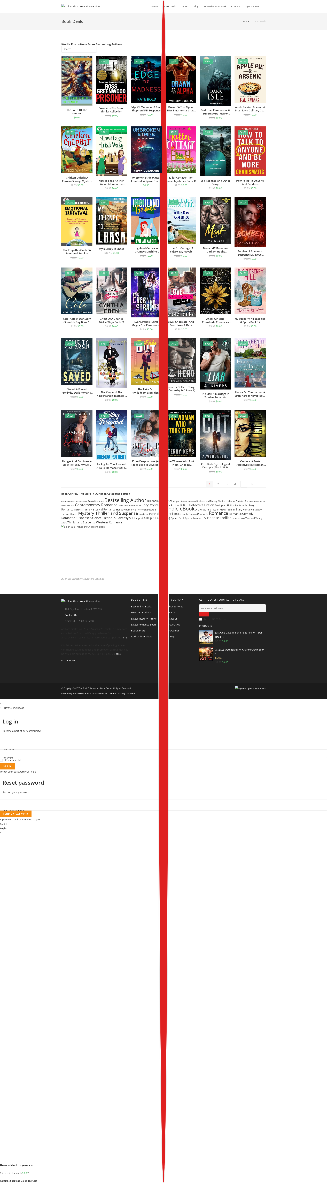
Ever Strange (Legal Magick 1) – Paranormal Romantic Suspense (146, 323)
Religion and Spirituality (197, 514)
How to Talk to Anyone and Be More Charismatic (250, 182)
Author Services (174, 606)
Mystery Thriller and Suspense (108, 513)
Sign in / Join (252, 6)
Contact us (171, 618)
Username (8, 749)
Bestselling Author (125, 500)
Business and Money (206, 501)
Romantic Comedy (241, 514)
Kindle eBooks (180, 508)
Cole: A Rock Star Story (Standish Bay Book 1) (77, 320)
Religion (181, 514)
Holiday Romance (126, 509)
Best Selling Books (141, 606)
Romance (218, 513)
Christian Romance (245, 501)
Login (7, 766)
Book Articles (172, 624)
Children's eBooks (226, 501)
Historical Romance (102, 509)
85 (252, 484)
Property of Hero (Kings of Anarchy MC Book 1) (180, 388)
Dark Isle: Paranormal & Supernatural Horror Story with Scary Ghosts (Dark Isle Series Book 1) (215, 111)
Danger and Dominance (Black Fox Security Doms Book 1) (77, 463)
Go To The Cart (29, 1181)
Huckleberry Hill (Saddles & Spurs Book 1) (250, 320)
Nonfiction (143, 514)
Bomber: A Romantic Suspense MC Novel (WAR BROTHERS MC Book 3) (250, 252)
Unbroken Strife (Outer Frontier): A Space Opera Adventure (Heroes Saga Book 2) (146, 179)
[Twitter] (62, 667)
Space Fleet (177, 518)
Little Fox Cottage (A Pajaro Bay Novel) (180, 249)
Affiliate (131, 693)
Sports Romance (194, 518)
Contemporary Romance (96, 504)
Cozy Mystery (152, 505)
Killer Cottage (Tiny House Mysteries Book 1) (181, 179)
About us (170, 612)
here (124, 637)
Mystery (73, 514)
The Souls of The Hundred (77, 111)
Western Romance (109, 522)
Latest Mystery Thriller (144, 618)
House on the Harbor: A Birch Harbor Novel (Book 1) (250, 394)
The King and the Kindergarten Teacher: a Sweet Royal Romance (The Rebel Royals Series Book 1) (111, 394)
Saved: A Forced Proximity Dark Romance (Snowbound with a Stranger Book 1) (77, 390)
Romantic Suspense (75, 518)
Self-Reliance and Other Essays (215, 182)
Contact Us (71, 615)
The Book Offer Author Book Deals (95, 688)
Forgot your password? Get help (18, 771)
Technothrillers (238, 518)
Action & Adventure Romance (74, 501)
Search (92, 48)
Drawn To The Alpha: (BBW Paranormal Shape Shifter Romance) (181, 108)
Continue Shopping (10, 1181)
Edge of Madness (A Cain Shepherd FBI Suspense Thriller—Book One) (146, 108)
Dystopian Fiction (225, 505)
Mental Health (226, 510)
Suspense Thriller (217, 517)
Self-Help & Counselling (155, 518)
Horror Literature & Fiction (150, 509)
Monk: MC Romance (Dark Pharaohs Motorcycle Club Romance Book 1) (215, 249)
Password (8, 757)
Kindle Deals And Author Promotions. (90, 693)
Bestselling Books (14, 707)
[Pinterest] (62, 675)
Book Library (138, 630)
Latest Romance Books (144, 624)
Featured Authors (141, 612)
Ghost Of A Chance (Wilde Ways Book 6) (111, 320)
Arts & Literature (96, 501)
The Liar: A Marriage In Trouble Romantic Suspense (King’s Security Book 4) (215, 395)
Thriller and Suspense (81, 522)
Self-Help (134, 518)
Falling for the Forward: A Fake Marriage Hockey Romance (111, 466)
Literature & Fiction (208, 509)
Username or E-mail (14, 810)
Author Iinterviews (141, 636)
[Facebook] (62, 671)
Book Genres (172, 630)
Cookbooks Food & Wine (129, 505)
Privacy (121, 693)
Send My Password (15, 813)
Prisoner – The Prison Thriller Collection (111, 109)
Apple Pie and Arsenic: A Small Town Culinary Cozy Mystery (250, 108)
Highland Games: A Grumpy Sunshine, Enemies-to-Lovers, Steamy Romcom (146, 249)
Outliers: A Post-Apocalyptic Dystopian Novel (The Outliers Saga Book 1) (250, 463)
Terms (113, 693)
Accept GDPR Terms (215, 619)
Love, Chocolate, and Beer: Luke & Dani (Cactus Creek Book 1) (180, 323)
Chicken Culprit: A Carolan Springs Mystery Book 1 (77, 179)
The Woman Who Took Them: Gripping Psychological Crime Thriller (180, 463)
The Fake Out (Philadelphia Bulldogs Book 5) (146, 390)
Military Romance (243, 509)
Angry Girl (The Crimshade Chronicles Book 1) (215, 320)
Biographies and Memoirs (184, 501)
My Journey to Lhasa (111, 248)
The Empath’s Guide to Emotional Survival (77, 251)
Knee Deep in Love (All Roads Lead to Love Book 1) (146, 463)
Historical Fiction (82, 509)
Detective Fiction (201, 505)
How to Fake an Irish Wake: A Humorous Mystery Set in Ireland (111, 182)
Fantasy (239, 505)
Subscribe (204, 614)
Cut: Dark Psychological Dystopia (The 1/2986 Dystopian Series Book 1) (215, 465)
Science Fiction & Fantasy (109, 517)
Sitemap (170, 636)
